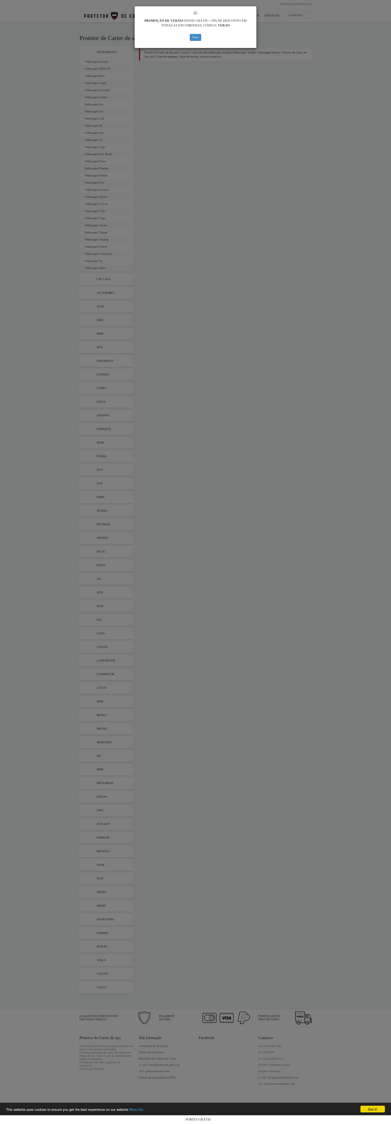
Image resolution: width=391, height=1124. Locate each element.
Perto (195, 37)
